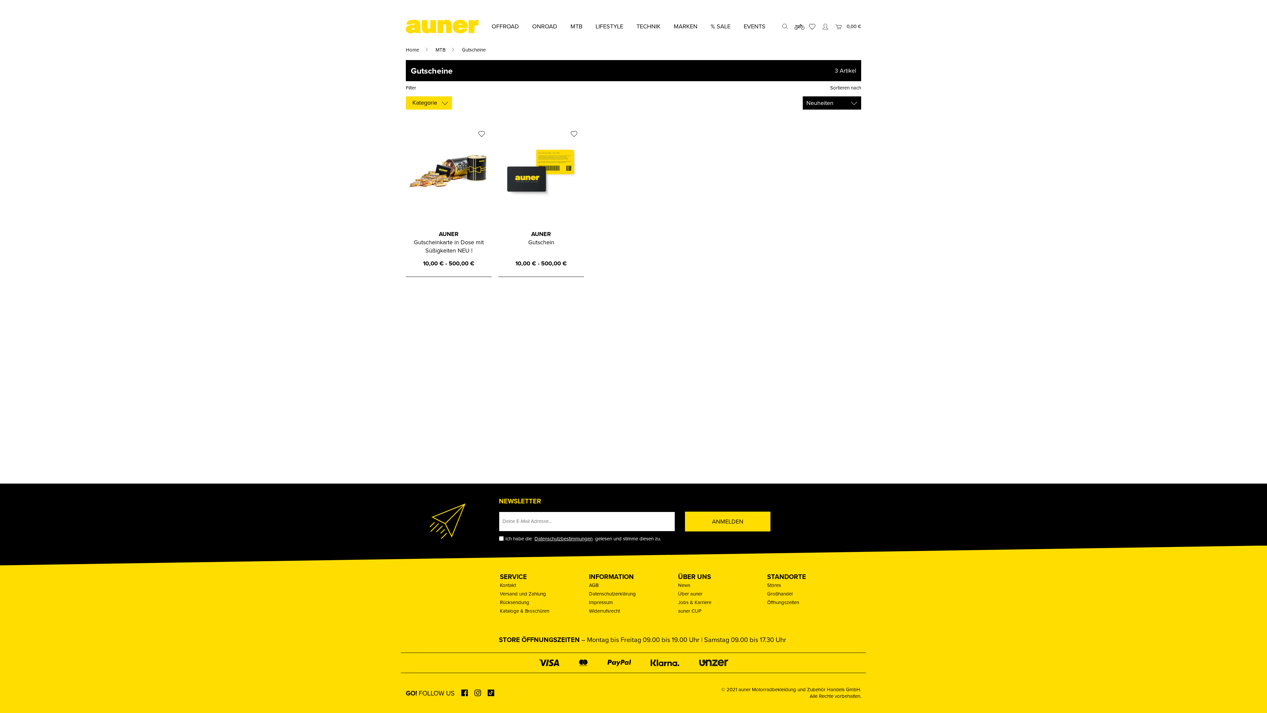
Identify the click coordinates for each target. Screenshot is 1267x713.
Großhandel (780, 593)
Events (754, 26)
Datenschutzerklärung (612, 593)
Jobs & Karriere (694, 602)
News (684, 585)
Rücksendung (514, 602)
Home (412, 49)
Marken (686, 26)
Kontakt (508, 585)
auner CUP (689, 610)
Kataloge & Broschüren (524, 610)
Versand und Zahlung (523, 593)
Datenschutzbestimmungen (564, 538)
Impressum (601, 602)
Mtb (576, 26)
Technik (648, 26)
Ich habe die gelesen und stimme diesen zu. (583, 538)
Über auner (690, 593)
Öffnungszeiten (783, 602)
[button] (14, 698)
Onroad (544, 26)
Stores (774, 585)
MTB (440, 49)
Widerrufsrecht (604, 610)
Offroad (505, 26)
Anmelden (727, 521)
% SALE (721, 26)
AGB (594, 585)
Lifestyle (609, 26)
